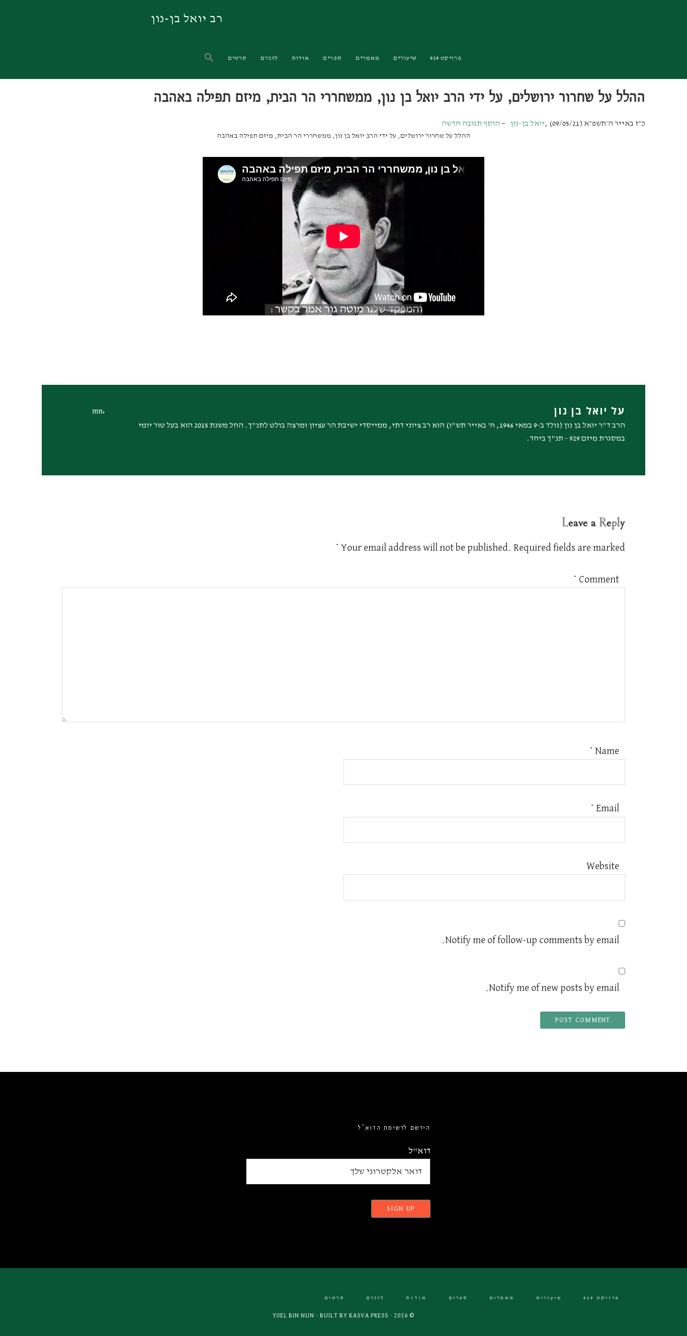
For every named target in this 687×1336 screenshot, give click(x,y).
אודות (416, 1298)
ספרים (458, 1298)
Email (604, 808)
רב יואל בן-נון (187, 19)
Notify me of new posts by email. (552, 988)
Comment (596, 579)
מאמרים (501, 1298)
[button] (210, 58)
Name (604, 751)
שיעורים (549, 1298)
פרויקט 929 (601, 1298)
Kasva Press (368, 1316)
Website (602, 866)
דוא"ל (419, 1150)
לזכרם (375, 1298)
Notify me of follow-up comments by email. (530, 940)
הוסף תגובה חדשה (471, 124)
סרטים (334, 1298)
